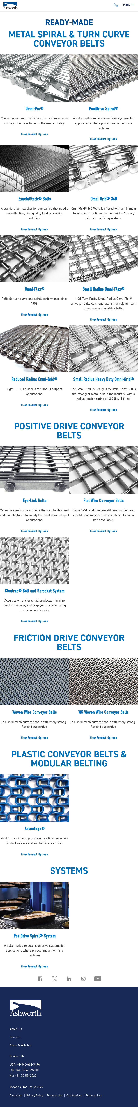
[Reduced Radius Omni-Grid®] (34, 367)
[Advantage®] (34, 817)
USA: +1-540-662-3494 (25, 1064)
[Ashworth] (10, 8)
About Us (16, 1029)
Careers (15, 1037)
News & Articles (20, 1045)
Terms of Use (55, 1095)
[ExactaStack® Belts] (34, 190)
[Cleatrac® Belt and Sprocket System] (34, 582)
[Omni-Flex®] (34, 277)
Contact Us (17, 1056)
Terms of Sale (94, 1095)
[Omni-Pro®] (34, 97)
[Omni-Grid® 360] (103, 190)
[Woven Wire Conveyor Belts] (34, 700)
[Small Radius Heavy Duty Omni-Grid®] (103, 370)
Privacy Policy (34, 1095)
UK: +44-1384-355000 (24, 1070)
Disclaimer (16, 1095)
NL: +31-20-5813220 (23, 1075)
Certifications (74, 1095)
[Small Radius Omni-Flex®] (103, 280)
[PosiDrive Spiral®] (103, 99)
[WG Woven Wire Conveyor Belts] (103, 700)
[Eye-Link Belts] (34, 491)
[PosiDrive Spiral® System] (34, 927)
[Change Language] (116, 4)
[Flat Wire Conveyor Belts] (103, 491)
